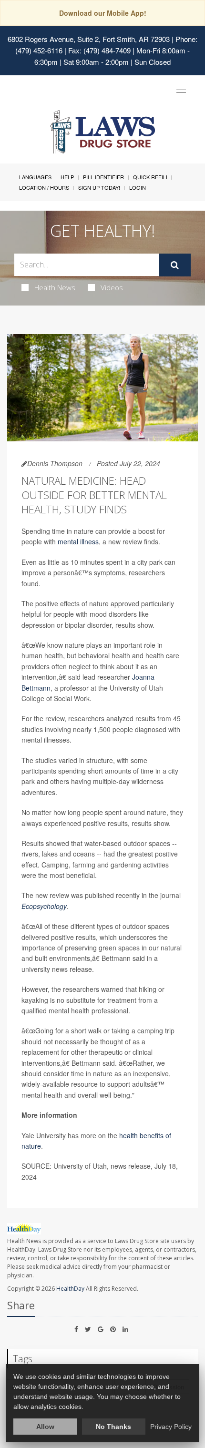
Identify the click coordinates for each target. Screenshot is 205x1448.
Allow (45, 1426)
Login (137, 187)
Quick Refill (151, 177)
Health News (54, 287)
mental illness (78, 541)
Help (67, 177)
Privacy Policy (171, 1426)
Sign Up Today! (99, 187)
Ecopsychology (44, 906)
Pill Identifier (103, 177)
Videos (112, 287)
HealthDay (70, 1289)
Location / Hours (44, 187)
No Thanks (113, 1426)
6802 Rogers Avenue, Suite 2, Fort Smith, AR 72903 (89, 39)
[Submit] (175, 265)
